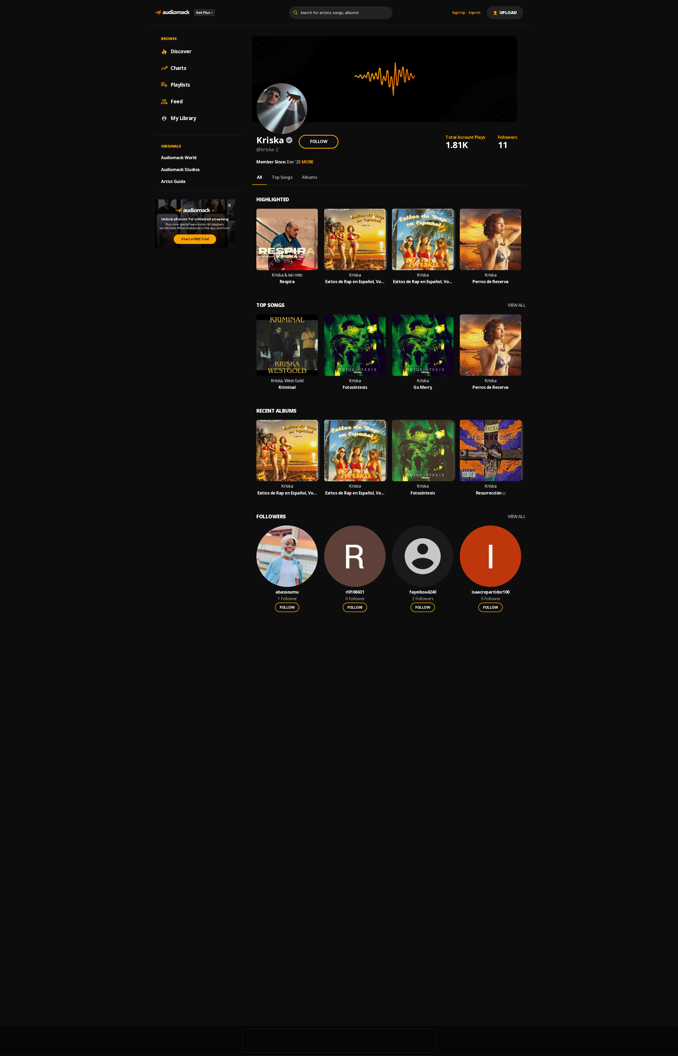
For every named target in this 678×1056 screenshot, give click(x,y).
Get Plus (204, 12)
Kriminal (287, 387)
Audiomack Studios (180, 169)
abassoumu (287, 592)
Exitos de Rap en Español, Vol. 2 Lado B (355, 281)
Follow (318, 141)
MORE (307, 162)
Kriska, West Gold (287, 381)
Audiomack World (179, 158)
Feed (176, 101)
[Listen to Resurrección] (490, 450)
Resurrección (489, 493)
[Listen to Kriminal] (287, 345)
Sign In (474, 13)
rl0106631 (355, 592)
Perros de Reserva (490, 281)
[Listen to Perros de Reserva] (490, 239)
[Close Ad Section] (229, 205)
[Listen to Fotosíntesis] (355, 345)
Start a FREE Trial (195, 239)
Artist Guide (173, 181)
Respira (287, 281)
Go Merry (422, 387)
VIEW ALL (516, 305)
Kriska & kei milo (287, 275)
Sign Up (458, 13)
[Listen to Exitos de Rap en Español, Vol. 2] (422, 239)
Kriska (355, 275)
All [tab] (259, 177)
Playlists (180, 84)
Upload (508, 12)
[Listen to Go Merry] (422, 345)
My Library (183, 118)
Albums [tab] (309, 177)
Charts (178, 68)
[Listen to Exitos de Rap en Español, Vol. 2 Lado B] (355, 239)
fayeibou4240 (422, 592)
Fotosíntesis (355, 387)
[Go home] (172, 12)
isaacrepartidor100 (491, 592)
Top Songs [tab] (282, 177)
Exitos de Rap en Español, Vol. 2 (422, 281)
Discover (181, 51)
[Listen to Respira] (287, 239)
